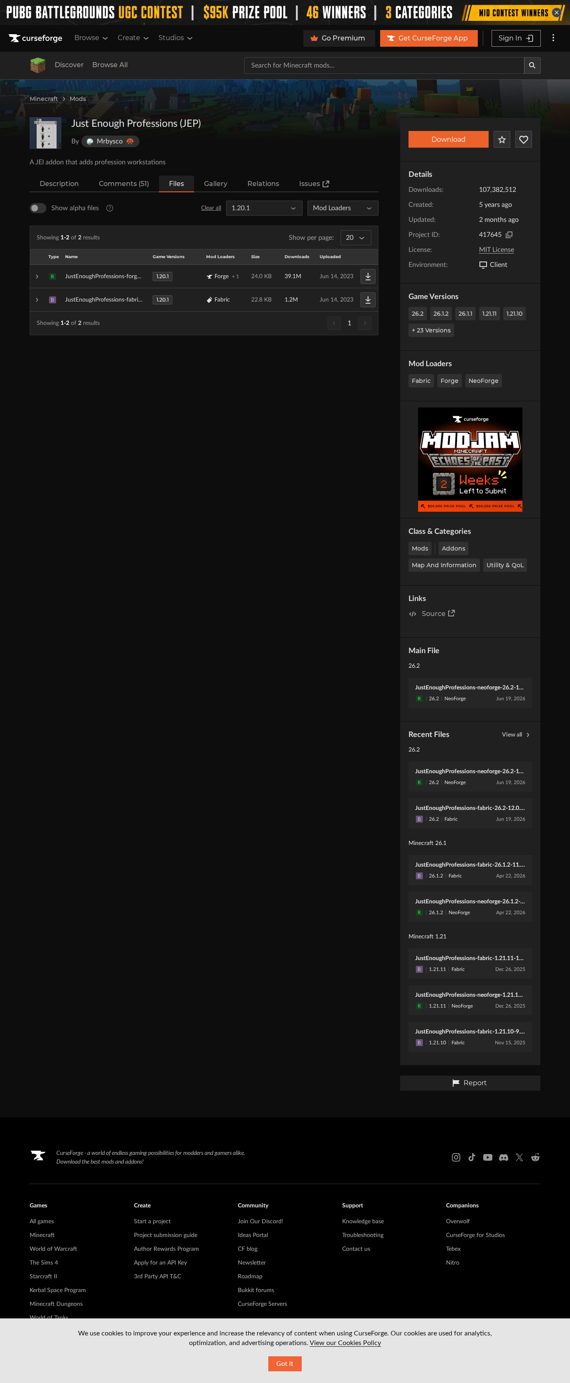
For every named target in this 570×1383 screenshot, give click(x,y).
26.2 (418, 313)
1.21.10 (514, 313)
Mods (78, 99)
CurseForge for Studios (475, 1235)
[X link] (520, 1157)
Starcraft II (43, 1277)
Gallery (215, 184)
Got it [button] (284, 1363)
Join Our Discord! (260, 1222)
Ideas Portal (253, 1235)
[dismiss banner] (557, 13)
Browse (86, 38)
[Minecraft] (38, 65)
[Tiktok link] (472, 1157)
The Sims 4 (44, 1263)
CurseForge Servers (262, 1304)
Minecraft (44, 99)
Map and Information (444, 565)
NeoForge (484, 381)
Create (129, 38)
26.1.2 (441, 313)
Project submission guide (165, 1235)
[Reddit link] (535, 1157)
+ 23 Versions (431, 330)
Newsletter (252, 1263)
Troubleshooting (362, 1235)
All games (42, 1222)
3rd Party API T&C (157, 1277)
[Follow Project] (523, 139)
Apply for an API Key (160, 1263)
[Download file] (368, 276)
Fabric (421, 381)
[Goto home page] (36, 38)
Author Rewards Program (166, 1249)
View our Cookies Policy (345, 1343)
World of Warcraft (53, 1249)
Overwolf (458, 1222)
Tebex (453, 1249)
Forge (450, 381)
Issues (309, 184)
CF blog (247, 1249)
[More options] (553, 38)
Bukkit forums (256, 1290)
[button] (204, 276)
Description (59, 184)
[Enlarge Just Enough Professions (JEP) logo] (45, 133)
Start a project (152, 1222)
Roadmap (250, 1277)
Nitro (452, 1263)
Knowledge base (363, 1222)
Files (176, 184)
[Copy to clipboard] (509, 235)
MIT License (496, 249)
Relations (263, 184)
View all (512, 735)
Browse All (110, 65)
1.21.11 (489, 313)
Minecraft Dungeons (56, 1304)
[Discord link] (504, 1157)
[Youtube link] (488, 1157)
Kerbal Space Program (58, 1290)
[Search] (532, 65)
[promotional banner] (285, 12)
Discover (69, 65)
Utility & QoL (505, 565)
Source (434, 614)
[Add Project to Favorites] (502, 139)
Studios (171, 38)
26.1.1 (465, 313)
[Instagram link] (456, 1157)
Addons (453, 548)
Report (475, 1083)
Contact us (356, 1249)
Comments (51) (124, 184)
